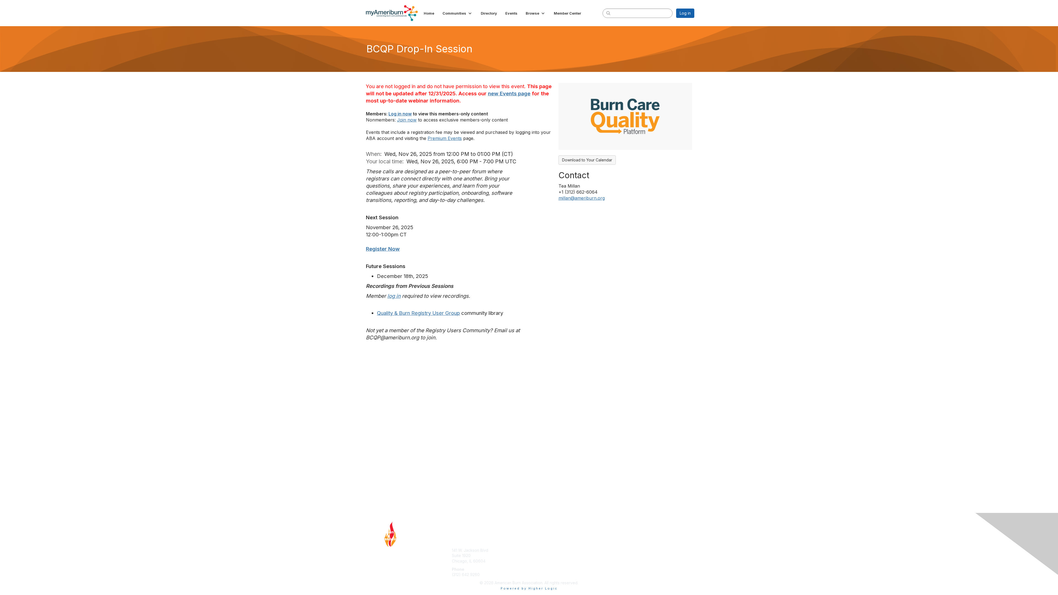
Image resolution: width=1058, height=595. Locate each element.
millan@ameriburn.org (581, 198)
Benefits (538, 547)
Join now (407, 120)
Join (535, 542)
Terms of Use (623, 547)
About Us (619, 542)
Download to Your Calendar (587, 160)
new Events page (509, 93)
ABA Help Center (467, 542)
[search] (608, 13)
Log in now (400, 114)
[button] (457, 13)
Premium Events (445, 138)
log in (394, 296)
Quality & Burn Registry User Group (418, 313)
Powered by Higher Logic (529, 588)
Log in (685, 13)
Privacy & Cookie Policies (634, 552)
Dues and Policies (547, 552)
